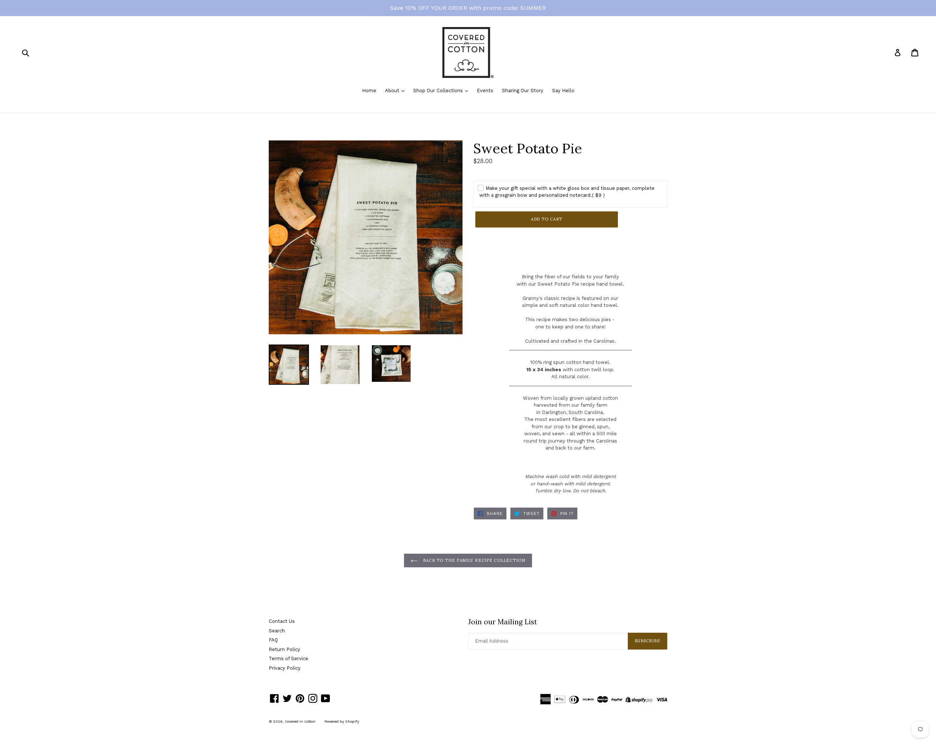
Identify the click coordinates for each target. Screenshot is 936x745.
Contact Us (282, 621)
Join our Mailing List (502, 622)
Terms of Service (288, 658)
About (393, 90)
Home (369, 90)
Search (277, 630)
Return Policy (284, 649)
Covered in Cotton (300, 721)
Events (485, 90)
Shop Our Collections (438, 90)
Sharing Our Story (522, 90)
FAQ (273, 640)
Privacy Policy (285, 668)
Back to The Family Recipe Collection (473, 560)
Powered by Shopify (341, 721)
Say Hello (563, 90)
